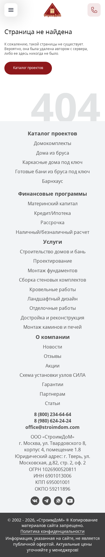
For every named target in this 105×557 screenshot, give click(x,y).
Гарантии (52, 384)
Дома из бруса (52, 153)
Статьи (52, 403)
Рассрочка (52, 222)
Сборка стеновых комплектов (52, 280)
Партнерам (52, 394)
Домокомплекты (52, 143)
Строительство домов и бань (52, 251)
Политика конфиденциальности (52, 531)
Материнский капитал (53, 203)
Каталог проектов (28, 67)
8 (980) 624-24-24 (52, 421)
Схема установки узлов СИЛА (52, 375)
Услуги (52, 241)
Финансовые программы (52, 193)
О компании (53, 336)
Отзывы (52, 356)
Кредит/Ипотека (52, 213)
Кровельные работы (52, 289)
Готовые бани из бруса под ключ (52, 171)
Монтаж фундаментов (52, 270)
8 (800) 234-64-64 (52, 414)
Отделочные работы (52, 308)
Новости (52, 347)
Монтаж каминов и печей (52, 327)
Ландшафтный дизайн (52, 299)
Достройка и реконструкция (52, 317)
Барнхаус (52, 181)
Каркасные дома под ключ (52, 162)
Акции (53, 366)
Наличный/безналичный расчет (52, 232)
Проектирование (52, 261)
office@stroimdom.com (52, 427)
